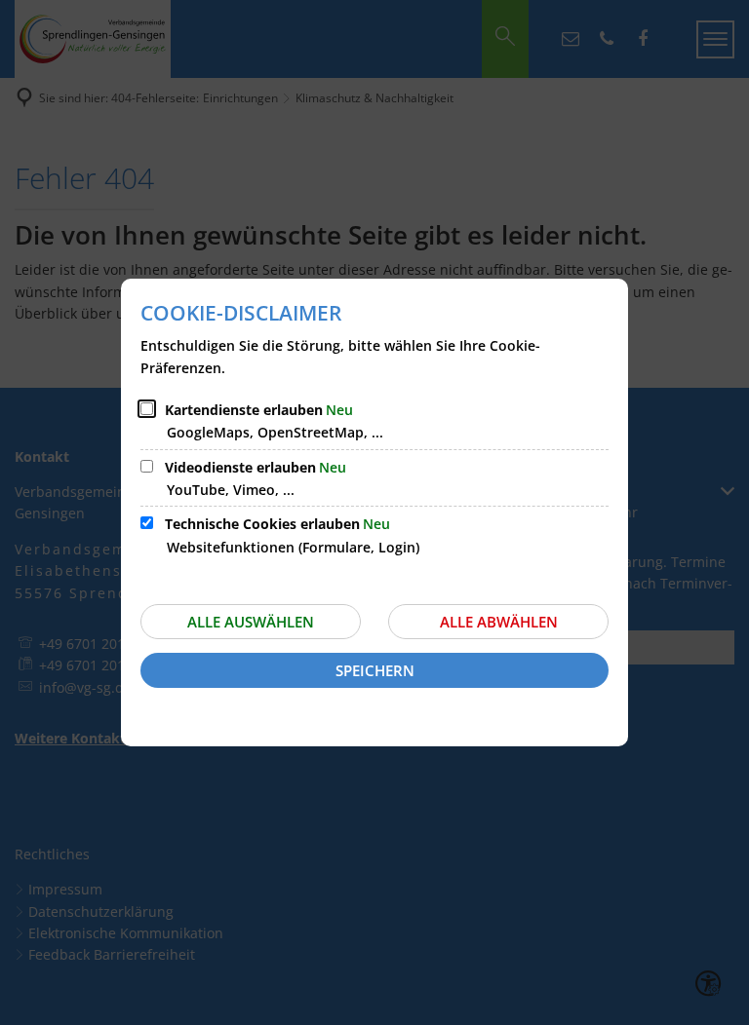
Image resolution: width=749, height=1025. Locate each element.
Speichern (374, 670)
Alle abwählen (499, 621)
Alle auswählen (250, 621)
